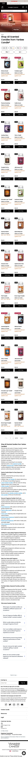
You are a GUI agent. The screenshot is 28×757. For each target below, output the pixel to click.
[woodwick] (10, 3)
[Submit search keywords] (26, 11)
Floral (18, 47)
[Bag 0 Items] (26, 7)
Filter (7, 52)
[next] (25, 1)
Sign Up (23, 683)
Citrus (11, 47)
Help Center (5, 730)
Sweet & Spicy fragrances (7, 517)
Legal (2, 717)
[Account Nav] (23, 7)
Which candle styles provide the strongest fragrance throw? (12, 623)
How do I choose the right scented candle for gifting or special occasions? (12, 647)
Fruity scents (4, 513)
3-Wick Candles (5, 486)
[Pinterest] (18, 704)
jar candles (11, 493)
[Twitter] (10, 704)
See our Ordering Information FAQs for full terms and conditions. (13, 737)
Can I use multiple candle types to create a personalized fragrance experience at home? (12, 630)
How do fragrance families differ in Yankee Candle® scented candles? (12, 616)
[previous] (3, 1)
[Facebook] (6, 704)
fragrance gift (10, 465)
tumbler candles (18, 493)
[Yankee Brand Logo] (13, 7)
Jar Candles (12, 479)
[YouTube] (22, 704)
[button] (24, 753)
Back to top (13, 675)
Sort (20, 52)
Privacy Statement (21, 690)
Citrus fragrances (5, 524)
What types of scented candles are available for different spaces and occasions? (12, 608)
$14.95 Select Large (14, 1)
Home (2, 34)
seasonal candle (17, 463)
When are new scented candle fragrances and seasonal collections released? (13, 656)
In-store (4, 47)
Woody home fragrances (7, 520)
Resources (4, 713)
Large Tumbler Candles (7, 482)
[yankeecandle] (3, 3)
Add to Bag (7, 82)
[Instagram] (14, 704)
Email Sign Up (4, 680)
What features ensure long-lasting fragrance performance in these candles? (12, 639)
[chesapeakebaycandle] (17, 3)
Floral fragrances (5, 507)
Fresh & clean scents (6, 510)
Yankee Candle (5, 709)
